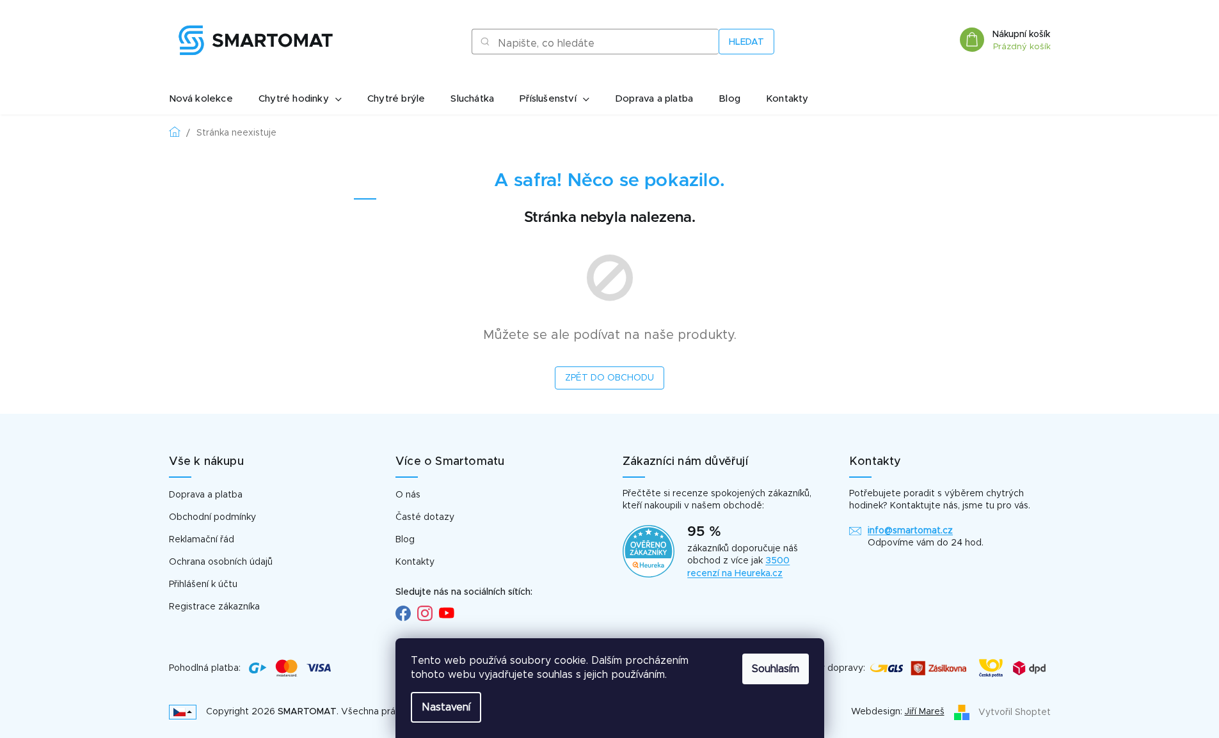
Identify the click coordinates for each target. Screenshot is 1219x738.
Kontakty (414, 562)
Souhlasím (775, 669)
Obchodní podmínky (212, 517)
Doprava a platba (206, 495)
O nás (407, 495)
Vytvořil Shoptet (1014, 711)
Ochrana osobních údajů (221, 562)
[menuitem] (201, 99)
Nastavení (446, 707)
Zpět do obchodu (609, 377)
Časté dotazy (424, 517)
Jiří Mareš (924, 711)
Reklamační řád (201, 539)
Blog (405, 539)
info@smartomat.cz (910, 530)
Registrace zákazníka (214, 606)
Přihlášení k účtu (203, 584)
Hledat (746, 42)
